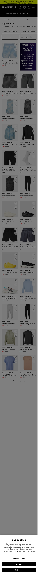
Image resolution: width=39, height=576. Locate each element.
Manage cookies (18, 558)
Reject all (18, 570)
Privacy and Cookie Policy (26, 551)
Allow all (19, 564)
